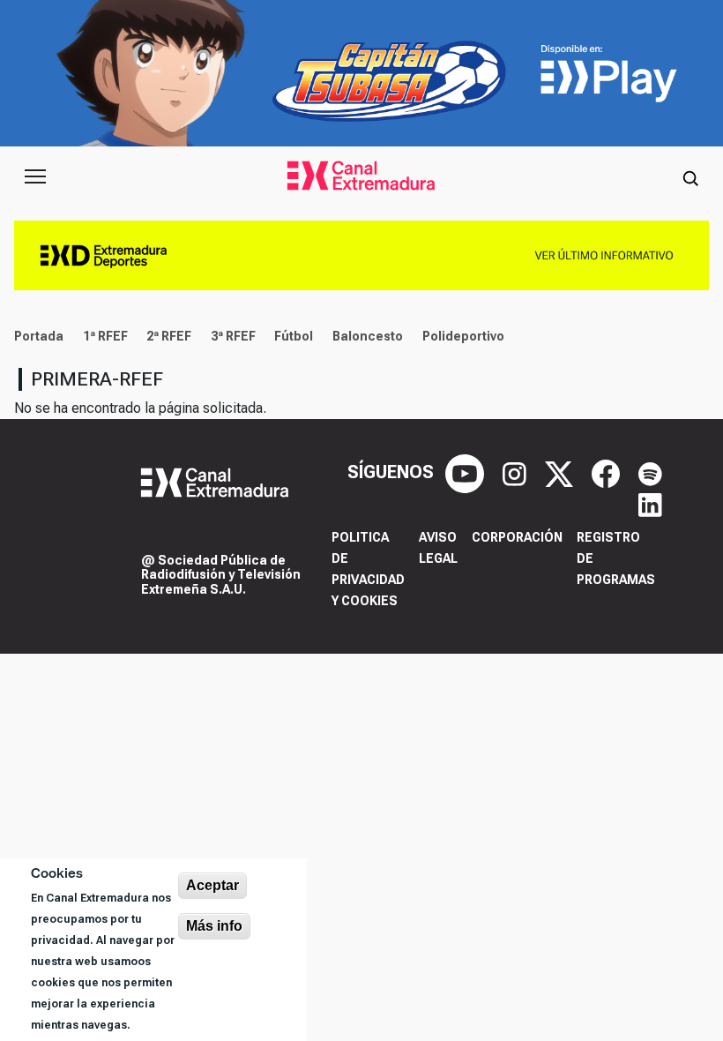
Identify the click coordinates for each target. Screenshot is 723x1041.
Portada (38, 336)
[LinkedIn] (650, 503)
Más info (214, 925)
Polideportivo (463, 336)
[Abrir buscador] (690, 176)
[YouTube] (466, 472)
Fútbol (293, 336)
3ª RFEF (233, 336)
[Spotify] (650, 472)
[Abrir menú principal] (35, 176)
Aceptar (212, 885)
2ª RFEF (168, 336)
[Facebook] (608, 472)
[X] (561, 472)
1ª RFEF (105, 336)
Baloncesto (367, 336)
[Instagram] (517, 472)
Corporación (517, 537)
